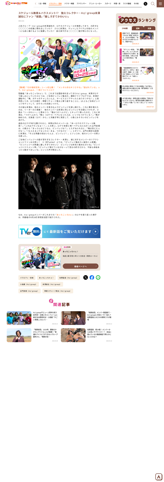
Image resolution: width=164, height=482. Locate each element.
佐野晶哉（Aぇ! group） (68, 278)
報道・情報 (42, 3)
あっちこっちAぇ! (65, 214)
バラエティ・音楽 (55, 3)
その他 (136, 3)
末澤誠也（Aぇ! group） (52, 284)
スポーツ (108, 3)
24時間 (125, 28)
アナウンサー (81, 3)
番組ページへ (80, 266)
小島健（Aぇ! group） (28, 284)
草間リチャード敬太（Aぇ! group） (57, 291)
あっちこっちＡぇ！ (46, 278)
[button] (37, 3)
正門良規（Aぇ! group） (29, 291)
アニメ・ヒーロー (95, 3)
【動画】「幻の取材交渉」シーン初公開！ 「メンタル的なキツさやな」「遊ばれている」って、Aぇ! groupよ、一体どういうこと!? (59, 88)
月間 (149, 28)
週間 (137, 28)
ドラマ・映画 (69, 3)
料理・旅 (117, 3)
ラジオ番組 (127, 3)
